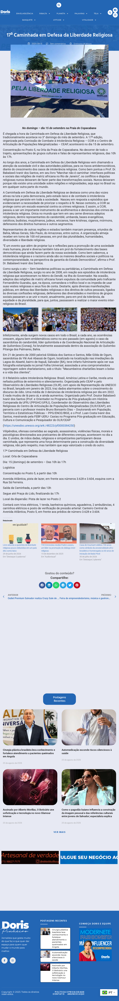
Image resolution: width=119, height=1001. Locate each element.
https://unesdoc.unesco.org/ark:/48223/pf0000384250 (39, 425)
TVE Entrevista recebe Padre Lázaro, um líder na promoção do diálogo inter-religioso (58, 548)
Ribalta (43, 13)
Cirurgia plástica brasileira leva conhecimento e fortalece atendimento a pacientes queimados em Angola (29, 753)
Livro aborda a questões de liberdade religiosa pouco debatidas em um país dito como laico (20, 548)
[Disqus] (59, 647)
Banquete (27, 20)
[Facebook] (115, 10)
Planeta (61, 13)
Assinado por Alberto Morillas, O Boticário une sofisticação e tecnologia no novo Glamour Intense (28, 813)
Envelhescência (24, 13)
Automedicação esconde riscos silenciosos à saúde (59, 956)
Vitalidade (87, 20)
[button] (59, 5)
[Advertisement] (59, 884)
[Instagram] (115, 15)
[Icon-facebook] (4, 960)
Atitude (57, 20)
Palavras (79, 13)
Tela (96, 13)
